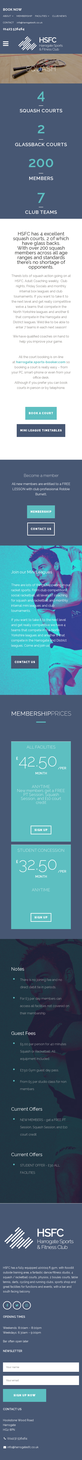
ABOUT (7, 16)
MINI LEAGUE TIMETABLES (41, 430)
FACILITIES (41, 16)
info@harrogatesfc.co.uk (30, 22)
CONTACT (8, 22)
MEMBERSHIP (24, 16)
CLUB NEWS (59, 16)
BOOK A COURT (41, 413)
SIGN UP (41, 830)
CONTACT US (41, 529)
